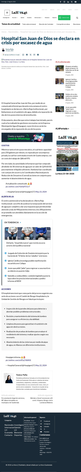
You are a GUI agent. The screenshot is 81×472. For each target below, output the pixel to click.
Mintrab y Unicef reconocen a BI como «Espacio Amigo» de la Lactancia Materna (41, 400)
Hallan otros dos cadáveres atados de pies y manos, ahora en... (71, 97)
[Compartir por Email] (34, 54)
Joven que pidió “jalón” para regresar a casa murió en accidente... (72, 110)
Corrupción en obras (63, 24)
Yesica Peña (10, 49)
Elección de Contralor (46, 24)
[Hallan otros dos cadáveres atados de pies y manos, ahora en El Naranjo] (59, 96)
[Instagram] (64, 1)
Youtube (46, 432)
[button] (77, 17)
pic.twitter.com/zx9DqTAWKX (18, 360)
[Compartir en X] (30, 54)
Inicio (3, 32)
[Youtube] (75, 1)
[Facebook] (60, 1)
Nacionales (13, 32)
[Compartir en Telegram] (38, 54)
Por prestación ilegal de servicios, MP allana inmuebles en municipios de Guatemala (13, 400)
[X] (41, 429)
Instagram (47, 424)
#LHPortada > (62, 128)
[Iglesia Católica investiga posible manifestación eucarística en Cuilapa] (59, 81)
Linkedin (46, 426)
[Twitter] (71, 1)
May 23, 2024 (41, 192)
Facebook (47, 421)
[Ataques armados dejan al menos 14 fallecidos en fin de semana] (59, 68)
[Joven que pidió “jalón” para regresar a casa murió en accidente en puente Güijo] (59, 109)
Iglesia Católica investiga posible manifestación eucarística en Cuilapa (71, 83)
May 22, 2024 (41, 365)
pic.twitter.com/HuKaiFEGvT (18, 186)
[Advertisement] (27, 87)
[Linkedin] (68, 1)
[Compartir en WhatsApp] (23, 54)
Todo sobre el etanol (29, 24)
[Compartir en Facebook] (26, 54)
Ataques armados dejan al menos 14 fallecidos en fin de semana (71, 69)
